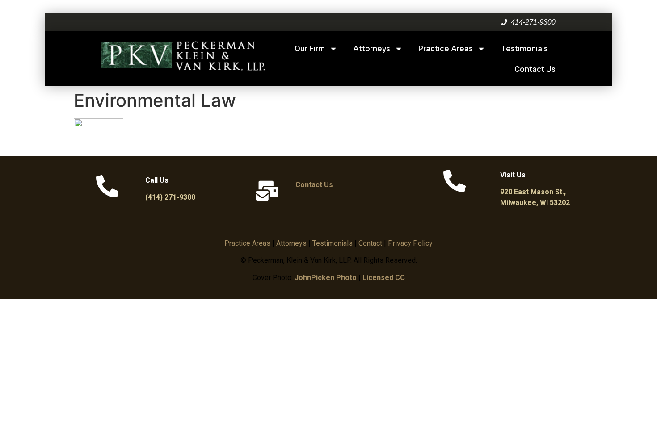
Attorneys (371, 48)
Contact (370, 243)
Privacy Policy (410, 243)
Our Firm (310, 48)
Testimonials (524, 48)
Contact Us (535, 69)
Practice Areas (445, 48)
